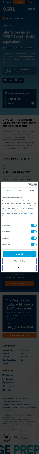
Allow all (19, 254)
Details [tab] (19, 190)
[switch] (34, 231)
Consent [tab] (7, 190)
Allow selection (19, 261)
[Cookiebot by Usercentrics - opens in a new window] (28, 184)
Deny (19, 268)
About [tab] (32, 190)
